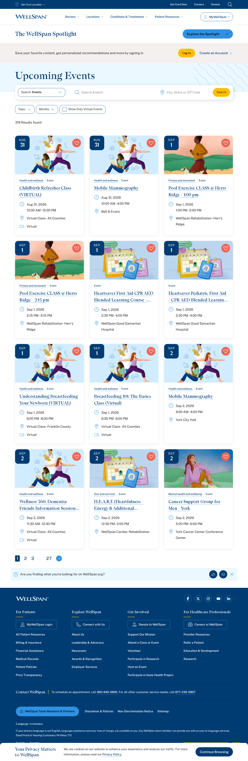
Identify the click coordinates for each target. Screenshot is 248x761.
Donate (215, 4)
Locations (92, 16)
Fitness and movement (181, 180)
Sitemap (163, 711)
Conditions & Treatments (127, 16)
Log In (186, 53)
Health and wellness (31, 180)
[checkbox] (64, 109)
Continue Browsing (214, 752)
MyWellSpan (218, 17)
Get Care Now (178, 4)
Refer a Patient (194, 642)
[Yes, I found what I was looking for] (213, 574)
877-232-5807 (185, 692)
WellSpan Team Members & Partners (50, 711)
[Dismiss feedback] (231, 574)
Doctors (70, 16)
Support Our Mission (141, 634)
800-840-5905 (107, 692)
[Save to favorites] (76, 143)
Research (190, 659)
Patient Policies (26, 667)
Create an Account (214, 53)
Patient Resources (167, 16)
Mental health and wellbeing (185, 494)
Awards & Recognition (87, 659)
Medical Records (27, 659)
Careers (199, 4)
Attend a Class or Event (143, 642)
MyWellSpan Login (39, 624)
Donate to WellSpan (152, 624)
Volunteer (134, 650)
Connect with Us (94, 624)
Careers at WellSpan (208, 624)
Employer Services (84, 667)
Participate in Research (143, 659)
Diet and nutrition (104, 494)
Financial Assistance (30, 650)
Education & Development (201, 650)
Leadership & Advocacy (88, 642)
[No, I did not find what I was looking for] (223, 574)
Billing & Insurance (28, 642)
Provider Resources (197, 634)
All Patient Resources (30, 634)
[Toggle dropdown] (208, 34)
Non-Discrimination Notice (135, 711)
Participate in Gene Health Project (150, 675)
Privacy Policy (111, 754)
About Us (78, 634)
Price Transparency (29, 675)
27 (49, 558)
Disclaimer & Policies (99, 711)
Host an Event (137, 667)
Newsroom (79, 650)
